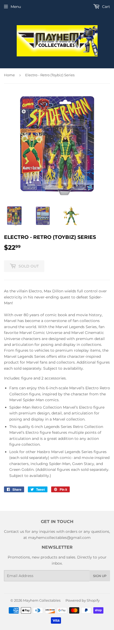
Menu (16, 6)
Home (9, 75)
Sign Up (100, 576)
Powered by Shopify (82, 600)
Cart (105, 6)
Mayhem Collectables (41, 600)
